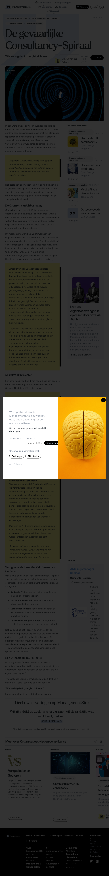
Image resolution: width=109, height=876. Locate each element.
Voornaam (14, 438)
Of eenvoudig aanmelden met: (24, 451)
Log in (19, 464)
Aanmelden (52, 443)
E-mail (30, 438)
